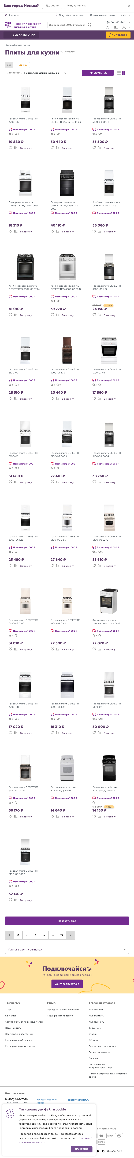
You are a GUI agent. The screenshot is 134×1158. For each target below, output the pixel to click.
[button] (52, 6)
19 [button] (61, 935)
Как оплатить (96, 1016)
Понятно (81, 1149)
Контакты (10, 1016)
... (53, 935)
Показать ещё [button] (67, 921)
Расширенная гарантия (60, 1016)
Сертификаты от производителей (24, 1022)
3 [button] (27, 935)
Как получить (96, 1022)
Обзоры (93, 1040)
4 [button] (35, 935)
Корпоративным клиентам (20, 1046)
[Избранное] (107, 28)
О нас (8, 1009)
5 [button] (44, 935)
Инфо (124, 15)
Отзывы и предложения (102, 1046)
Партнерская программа (19, 1034)
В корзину (26, 148)
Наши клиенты (13, 1028)
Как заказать (96, 1009)
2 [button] (18, 935)
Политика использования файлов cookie (108, 1075)
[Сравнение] (115, 28)
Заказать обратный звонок (47, 1101)
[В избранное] (10, 148)
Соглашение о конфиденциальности (101, 1066)
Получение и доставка (103, 15)
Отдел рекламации (99, 1052)
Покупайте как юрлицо (72, 15)
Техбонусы (95, 1028)
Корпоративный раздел (18, 1040)
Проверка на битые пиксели (63, 1009)
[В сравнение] (15, 148)
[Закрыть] (129, 6)
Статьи (92, 1034)
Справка (93, 1058)
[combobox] (45, 73)
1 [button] (9, 935)
